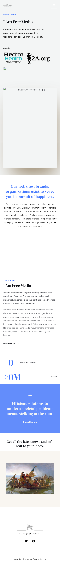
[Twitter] (26, 541)
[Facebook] (33, 541)
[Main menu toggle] (54, 5)
